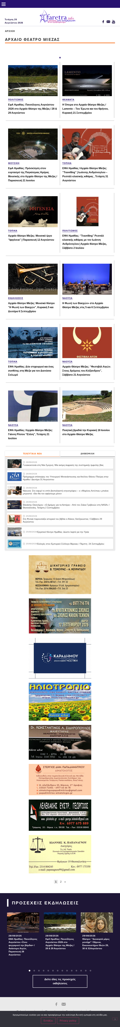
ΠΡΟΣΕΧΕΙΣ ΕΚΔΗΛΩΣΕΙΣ (45, 902)
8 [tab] (62, 970)
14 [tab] (90, 970)
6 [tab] (53, 970)
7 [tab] (57, 970)
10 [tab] (71, 970)
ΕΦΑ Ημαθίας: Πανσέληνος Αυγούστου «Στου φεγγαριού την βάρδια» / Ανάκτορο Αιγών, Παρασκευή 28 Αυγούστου (23, 947)
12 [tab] (81, 970)
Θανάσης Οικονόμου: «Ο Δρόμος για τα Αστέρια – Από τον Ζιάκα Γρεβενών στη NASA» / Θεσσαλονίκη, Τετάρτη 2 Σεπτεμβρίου (66, 506)
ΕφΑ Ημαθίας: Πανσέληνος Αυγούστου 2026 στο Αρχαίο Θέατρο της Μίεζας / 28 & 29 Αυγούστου (32, 108)
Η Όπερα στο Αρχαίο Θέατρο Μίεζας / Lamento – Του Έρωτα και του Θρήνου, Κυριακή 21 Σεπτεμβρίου (85, 108)
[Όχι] (115, 1018)
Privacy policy (68, 1020)
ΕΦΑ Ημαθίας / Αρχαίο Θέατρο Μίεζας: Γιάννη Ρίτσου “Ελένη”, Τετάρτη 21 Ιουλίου (30, 434)
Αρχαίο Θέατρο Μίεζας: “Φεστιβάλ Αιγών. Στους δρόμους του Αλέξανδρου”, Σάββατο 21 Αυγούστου (86, 370)
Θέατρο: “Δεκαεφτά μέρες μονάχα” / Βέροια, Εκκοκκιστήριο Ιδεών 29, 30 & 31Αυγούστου (96, 944)
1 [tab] (60, 57)
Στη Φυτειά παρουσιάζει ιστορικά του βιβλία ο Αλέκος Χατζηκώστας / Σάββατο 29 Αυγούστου (62, 520)
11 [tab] (76, 970)
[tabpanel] (23, 935)
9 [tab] (67, 970)
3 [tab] (38, 970)
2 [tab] (34, 970)
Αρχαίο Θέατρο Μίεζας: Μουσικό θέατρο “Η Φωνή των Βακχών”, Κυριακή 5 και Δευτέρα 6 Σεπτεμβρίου (31, 307)
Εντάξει (48, 1020)
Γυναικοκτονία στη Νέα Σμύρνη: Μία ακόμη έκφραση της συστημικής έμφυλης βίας (63, 465)
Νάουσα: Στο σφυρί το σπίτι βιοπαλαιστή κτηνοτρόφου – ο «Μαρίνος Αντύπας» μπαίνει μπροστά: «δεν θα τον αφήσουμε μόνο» (65, 492)
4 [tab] (43, 970)
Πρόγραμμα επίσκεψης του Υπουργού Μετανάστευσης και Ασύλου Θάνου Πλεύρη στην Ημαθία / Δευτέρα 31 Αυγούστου (65, 478)
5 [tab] (48, 970)
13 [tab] (85, 970)
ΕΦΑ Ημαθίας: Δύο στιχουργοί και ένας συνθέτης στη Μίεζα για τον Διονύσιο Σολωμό (31, 370)
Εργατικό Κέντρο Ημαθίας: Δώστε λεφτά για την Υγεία (63, 532)
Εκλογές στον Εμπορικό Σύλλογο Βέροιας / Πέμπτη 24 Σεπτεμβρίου (70, 544)
